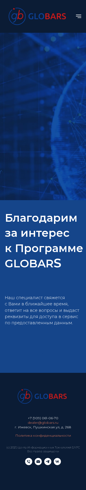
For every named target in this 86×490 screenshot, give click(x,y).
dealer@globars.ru (43, 422)
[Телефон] (28, 464)
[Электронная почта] (38, 464)
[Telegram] (47, 464)
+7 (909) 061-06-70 (43, 418)
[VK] (57, 464)
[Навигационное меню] (78, 16)
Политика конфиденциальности (43, 435)
